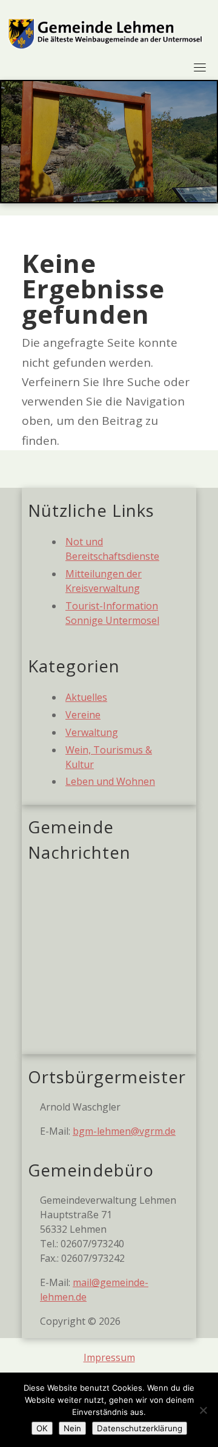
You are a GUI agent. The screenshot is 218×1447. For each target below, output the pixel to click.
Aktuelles (86, 697)
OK (42, 1428)
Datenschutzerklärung (139, 1428)
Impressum (109, 1357)
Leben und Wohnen (110, 781)
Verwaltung (91, 732)
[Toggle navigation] (200, 67)
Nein (72, 1428)
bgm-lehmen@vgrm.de (124, 1131)
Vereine (83, 714)
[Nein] (203, 1410)
